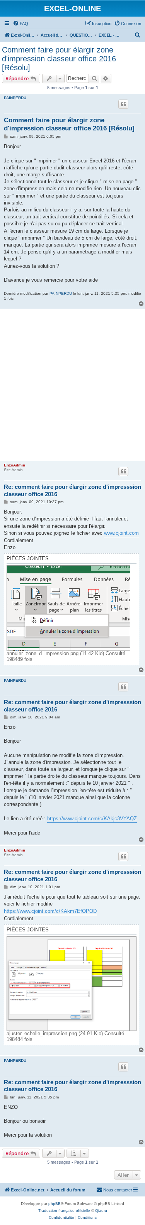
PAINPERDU (15, 98)
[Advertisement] (72, 385)
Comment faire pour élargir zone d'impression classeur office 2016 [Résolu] (59, 59)
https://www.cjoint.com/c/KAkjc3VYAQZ (92, 818)
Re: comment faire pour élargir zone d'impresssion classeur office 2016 (72, 490)
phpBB (54, 1203)
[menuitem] (20, 23)
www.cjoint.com (121, 533)
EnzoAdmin (14, 465)
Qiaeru (101, 1210)
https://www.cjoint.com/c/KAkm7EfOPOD (50, 911)
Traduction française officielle (64, 1210)
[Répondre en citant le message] (123, 104)
